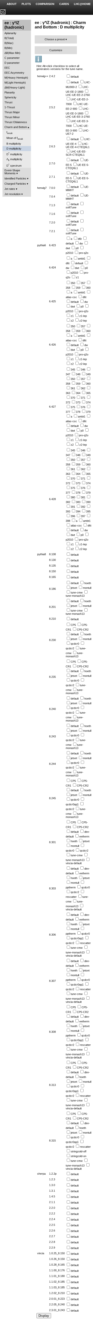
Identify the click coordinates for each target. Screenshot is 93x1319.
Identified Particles (15, 178)
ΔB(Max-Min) (12, 52)
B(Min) (8, 47)
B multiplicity (13, 143)
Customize (55, 50)
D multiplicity (13, 148)
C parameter (12, 57)
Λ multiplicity (14, 159)
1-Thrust (9, 107)
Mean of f (14, 138)
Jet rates (9, 188)
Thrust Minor (12, 117)
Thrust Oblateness (15, 122)
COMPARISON (45, 3)
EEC (7, 67)
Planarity (9, 92)
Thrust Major (12, 112)
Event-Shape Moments (12, 172)
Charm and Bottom (15, 127)
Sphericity (10, 97)
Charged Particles (15, 183)
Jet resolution (12, 194)
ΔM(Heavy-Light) (14, 87)
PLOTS (26, 3)
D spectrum (14, 165)
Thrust (8, 102)
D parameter (12, 62)
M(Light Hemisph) (15, 82)
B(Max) (8, 43)
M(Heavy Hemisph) (16, 77)
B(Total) (9, 38)
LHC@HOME (82, 3)
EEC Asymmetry (14, 72)
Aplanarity (10, 33)
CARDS (64, 3)
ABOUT (12, 3)
